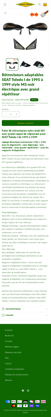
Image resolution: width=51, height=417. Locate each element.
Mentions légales (12, 347)
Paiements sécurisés (13, 352)
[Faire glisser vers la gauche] (2, 65)
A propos (9, 330)
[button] (5, 4)
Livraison (8, 341)
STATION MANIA (15, 410)
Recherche (9, 336)
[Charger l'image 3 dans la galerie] (39, 64)
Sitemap (8, 380)
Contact (8, 363)
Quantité (5, 109)
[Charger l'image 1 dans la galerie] (12, 64)
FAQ (7, 358)
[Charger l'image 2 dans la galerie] (25, 64)
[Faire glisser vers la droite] (48, 65)
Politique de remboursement (16, 375)
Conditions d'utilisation (14, 369)
